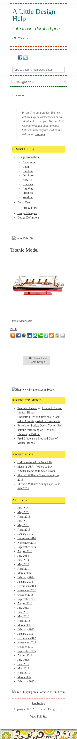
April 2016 (23, 516)
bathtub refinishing (28, 429)
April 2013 (23, 620)
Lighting (28, 188)
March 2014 (24, 573)
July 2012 (23, 659)
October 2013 (25, 594)
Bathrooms (29, 162)
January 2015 (25, 534)
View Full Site (38, 716)
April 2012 (23, 672)
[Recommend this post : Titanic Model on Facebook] (18, 337)
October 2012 (25, 646)
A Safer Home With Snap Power (36, 471)
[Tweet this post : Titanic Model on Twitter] (46, 337)
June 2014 (23, 560)
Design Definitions (28, 217)
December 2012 (26, 638)
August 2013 (24, 603)
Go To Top (38, 703)
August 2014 (24, 551)
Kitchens (28, 184)
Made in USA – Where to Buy (35, 466)
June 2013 (23, 612)
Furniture (28, 175)
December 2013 (26, 586)
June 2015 (23, 521)
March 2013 (24, 625)
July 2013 (23, 607)
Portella (21, 425)
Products (28, 192)
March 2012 (24, 677)
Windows (28, 197)
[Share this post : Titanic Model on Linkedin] (29, 337)
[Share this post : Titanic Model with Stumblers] (34, 337)
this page (40, 134)
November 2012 (26, 642)
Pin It (13, 329)
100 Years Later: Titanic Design (36, 360)
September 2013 (26, 599)
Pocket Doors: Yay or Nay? (47, 425)
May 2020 (23, 512)
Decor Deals (24, 202)
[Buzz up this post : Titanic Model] (23, 337)
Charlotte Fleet (26, 416)
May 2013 (23, 616)
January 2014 (25, 581)
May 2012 (23, 668)
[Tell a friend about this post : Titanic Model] (62, 337)
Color (26, 166)
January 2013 (25, 633)
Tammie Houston (27, 408)
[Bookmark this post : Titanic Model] (57, 337)
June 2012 (23, 664)
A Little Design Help (33, 15)
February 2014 (25, 577)
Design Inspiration (28, 157)
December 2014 (26, 538)
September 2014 (26, 547)
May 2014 (23, 564)
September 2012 (26, 651)
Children (28, 171)
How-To (27, 179)
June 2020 (23, 508)
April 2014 (23, 568)
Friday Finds (30, 207)
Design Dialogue (27, 213)
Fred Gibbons (25, 438)
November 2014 (26, 542)
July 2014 (23, 555)
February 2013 (25, 629)
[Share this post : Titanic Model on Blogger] (12, 337)
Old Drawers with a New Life (34, 462)
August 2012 (24, 655)
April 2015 (23, 529)
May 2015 (23, 525)
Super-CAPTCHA (46, 737)
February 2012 (25, 681)
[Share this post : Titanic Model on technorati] (40, 337)
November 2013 (26, 590)
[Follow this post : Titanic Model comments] (51, 337)
